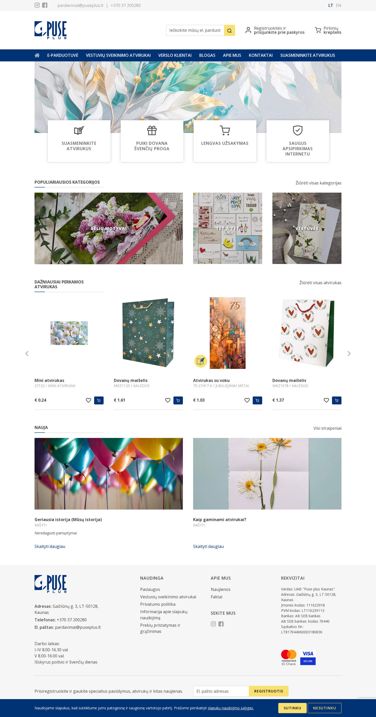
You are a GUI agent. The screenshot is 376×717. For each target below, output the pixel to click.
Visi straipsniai (327, 428)
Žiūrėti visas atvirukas (320, 282)
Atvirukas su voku (132, 380)
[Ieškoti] (229, 30)
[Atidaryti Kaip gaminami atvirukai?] (267, 474)
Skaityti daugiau (50, 546)
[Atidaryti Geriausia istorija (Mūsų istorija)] (109, 474)
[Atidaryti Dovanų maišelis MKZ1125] (69, 333)
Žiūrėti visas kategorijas (318, 183)
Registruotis (268, 691)
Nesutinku (324, 707)
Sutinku (292, 707)
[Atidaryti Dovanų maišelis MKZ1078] (227, 333)
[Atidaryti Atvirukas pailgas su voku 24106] (306, 333)
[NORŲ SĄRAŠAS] (88, 400)
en (338, 5)
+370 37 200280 (126, 5)
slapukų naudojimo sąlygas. (231, 707)
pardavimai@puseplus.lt (80, 5)
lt (330, 5)
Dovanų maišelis (51, 380)
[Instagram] (37, 6)
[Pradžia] (37, 55)
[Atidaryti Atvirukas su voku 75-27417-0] (148, 333)
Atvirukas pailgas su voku (298, 380)
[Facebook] (44, 6)
